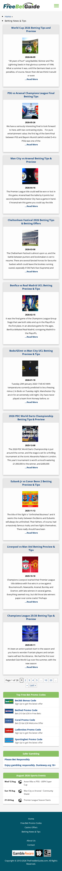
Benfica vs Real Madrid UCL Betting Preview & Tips (31, 287)
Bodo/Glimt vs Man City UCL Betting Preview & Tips (31, 352)
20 (51, 680)
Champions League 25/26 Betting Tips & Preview (31, 617)
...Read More (31, 79)
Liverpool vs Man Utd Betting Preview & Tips (31, 548)
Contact (31, 844)
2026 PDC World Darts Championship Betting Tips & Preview (31, 417)
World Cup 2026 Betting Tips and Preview (31, 29)
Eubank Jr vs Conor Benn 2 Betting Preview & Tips (31, 483)
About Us (31, 840)
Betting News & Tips (31, 831)
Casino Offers (31, 827)
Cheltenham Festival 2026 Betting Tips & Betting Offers (31, 221)
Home (8, 16)
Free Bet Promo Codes (31, 823)
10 (46, 680)
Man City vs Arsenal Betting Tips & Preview (31, 160)
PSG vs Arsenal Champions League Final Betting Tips (31, 94)
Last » (33, 685)
